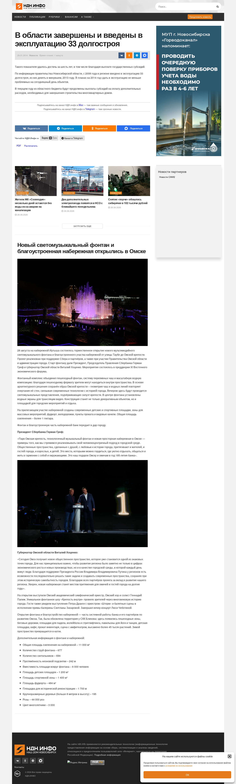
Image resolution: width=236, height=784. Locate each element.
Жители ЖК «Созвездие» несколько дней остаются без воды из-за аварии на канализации (33, 204)
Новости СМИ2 (167, 176)
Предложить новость (200, 16)
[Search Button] (218, 6)
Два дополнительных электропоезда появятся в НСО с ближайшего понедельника (81, 202)
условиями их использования (179, 765)
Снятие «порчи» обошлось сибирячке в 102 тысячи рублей (128, 201)
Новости (20, 16)
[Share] (31, 128)
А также (86, 16)
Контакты (19, 767)
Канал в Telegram (73, 138)
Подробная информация (107, 754)
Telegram (90, 109)
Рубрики (54, 16)
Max (81, 105)
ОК (187, 774)
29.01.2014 (22, 55)
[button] (229, 756)
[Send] (133, 128)
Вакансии (71, 16)
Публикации (37, 16)
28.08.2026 (22, 214)
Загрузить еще (83, 226)
